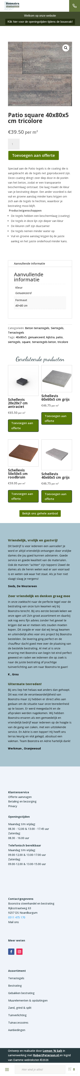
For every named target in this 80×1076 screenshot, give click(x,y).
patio (59, 337)
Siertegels (57, 328)
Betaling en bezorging (22, 801)
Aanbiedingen (16, 1030)
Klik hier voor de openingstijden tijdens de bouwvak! (40, 21)
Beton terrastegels (37, 328)
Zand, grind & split (19, 1008)
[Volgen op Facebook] (11, 952)
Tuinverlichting (17, 1015)
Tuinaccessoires (18, 1022)
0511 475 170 (16, 917)
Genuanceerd (23, 293)
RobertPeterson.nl (46, 1055)
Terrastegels (16, 332)
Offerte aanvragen (20, 797)
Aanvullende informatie (29, 263)
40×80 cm (21, 305)
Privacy (12, 806)
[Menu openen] (7, 1069)
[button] (65, 47)
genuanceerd (36, 337)
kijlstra (50, 337)
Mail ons (13, 922)
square (26, 342)
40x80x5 (21, 337)
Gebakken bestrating (21, 993)
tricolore (62, 342)
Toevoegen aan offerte (33, 155)
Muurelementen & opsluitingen (28, 1000)
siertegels (14, 342)
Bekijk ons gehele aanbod (40, 513)
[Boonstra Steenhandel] (11, 6)
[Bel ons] (74, 6)
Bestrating (15, 985)
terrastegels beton (44, 342)
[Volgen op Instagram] (19, 952)
